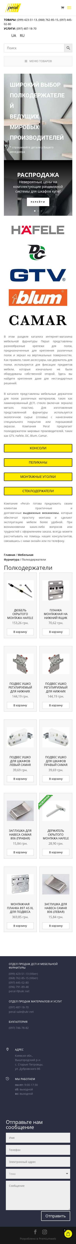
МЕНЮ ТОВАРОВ (40, 61)
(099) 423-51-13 (26, 20)
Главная (9, 555)
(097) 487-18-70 (26, 28)
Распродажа (38, 175)
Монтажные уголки (38, 476)
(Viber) (33, 974)
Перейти (38, 201)
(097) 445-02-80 (19, 982)
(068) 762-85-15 (48, 20)
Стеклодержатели (38, 491)
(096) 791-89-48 (19, 987)
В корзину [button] (20, 632)
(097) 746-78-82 (19, 1028)
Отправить (55, 1216)
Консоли (38, 448)
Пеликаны (38, 462)
